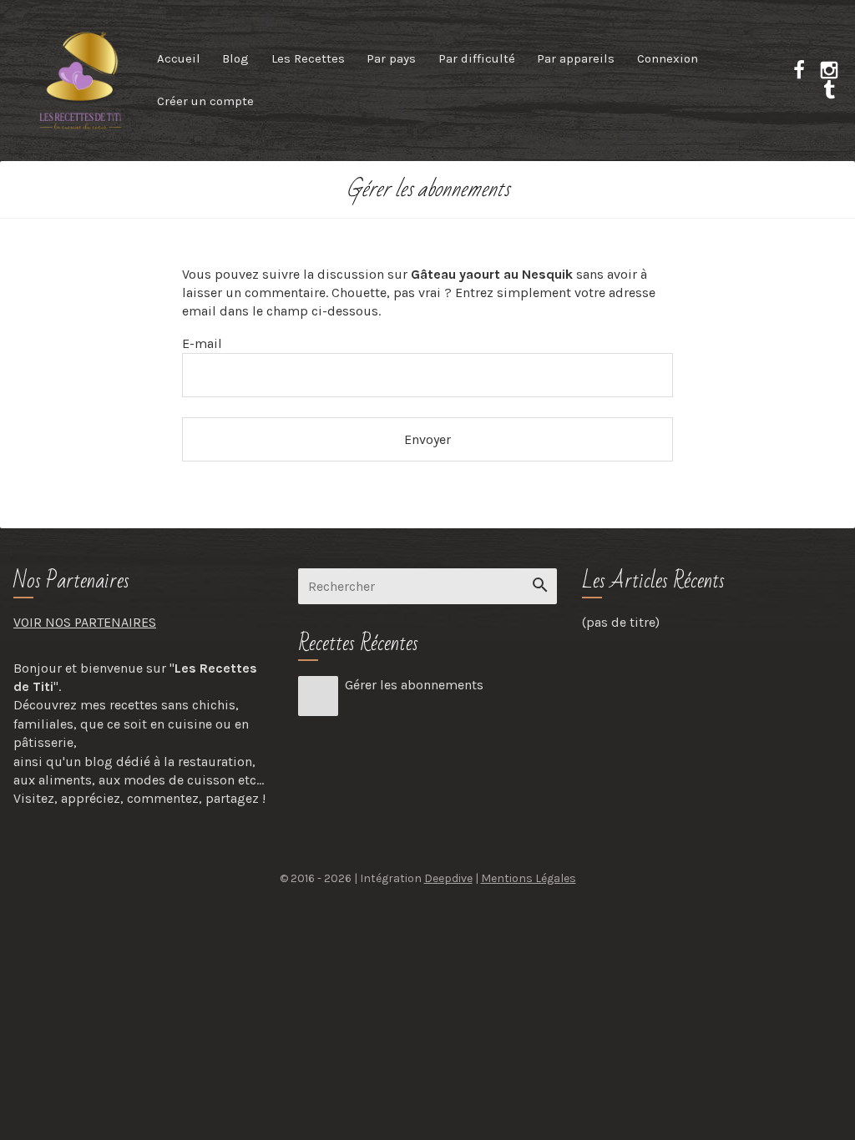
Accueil (178, 58)
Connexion (667, 58)
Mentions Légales (528, 878)
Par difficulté (476, 58)
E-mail (202, 343)
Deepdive (448, 878)
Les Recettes (308, 58)
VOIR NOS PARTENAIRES (84, 622)
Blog (235, 58)
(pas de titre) (621, 622)
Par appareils (576, 58)
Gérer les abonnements (414, 685)
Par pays (391, 58)
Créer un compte (205, 100)
